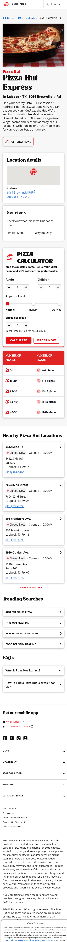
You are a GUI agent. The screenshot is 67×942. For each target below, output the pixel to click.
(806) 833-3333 (14, 506)
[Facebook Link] (6, 738)
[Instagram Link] (26, 738)
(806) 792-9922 (14, 578)
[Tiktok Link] (19, 738)
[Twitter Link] (13, 738)
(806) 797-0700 (14, 472)
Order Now (46, 340)
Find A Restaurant (32, 587)
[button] (33, 670)
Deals (15, 3)
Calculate (18, 340)
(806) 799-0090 (14, 540)
